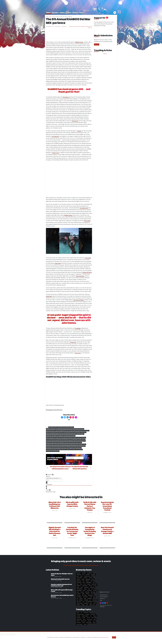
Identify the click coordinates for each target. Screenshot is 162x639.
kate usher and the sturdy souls (54, 437)
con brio (87, 430)
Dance (83, 579)
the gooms (70, 447)
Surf (91, 603)
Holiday (95, 585)
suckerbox (68, 446)
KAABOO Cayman (68, 215)
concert (78, 615)
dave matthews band (51, 432)
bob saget (49, 430)
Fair (94, 582)
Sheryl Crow (73, 342)
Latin (92, 588)
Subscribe (70, 461)
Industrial (92, 587)
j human (77, 434)
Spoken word (79, 603)
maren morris (82, 439)
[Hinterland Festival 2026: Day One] (48, 580)
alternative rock (80, 614)
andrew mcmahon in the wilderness (54, 428)
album (78, 612)
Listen (69, 13)
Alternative (71, 26)
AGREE (114, 637)
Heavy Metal (84, 585)
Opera (83, 593)
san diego (72, 442)
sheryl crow (78, 442)
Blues (78, 576)
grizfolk (67, 434)
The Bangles (78, 328)
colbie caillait (80, 430)
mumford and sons (59, 440)
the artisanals (81, 446)
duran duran (49, 434)
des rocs (84, 432)
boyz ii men (54, 430)
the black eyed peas (57, 447)
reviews (89, 620)
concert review (85, 615)
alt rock (87, 614)
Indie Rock (86, 587)
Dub (83, 580)
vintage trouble (61, 449)
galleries (79, 617)
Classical (85, 577)
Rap (77, 598)
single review (79, 624)
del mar (58, 432)
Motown (95, 590)
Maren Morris (75, 120)
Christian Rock (87, 576)
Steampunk (86, 603)
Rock (89, 27)
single (94, 622)
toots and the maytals (52, 449)
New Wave (87, 592)
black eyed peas (73, 428)
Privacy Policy (102, 606)
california (61, 430)
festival (62, 434)
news (66, 440)
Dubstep (87, 580)
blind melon (81, 428)
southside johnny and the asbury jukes (76, 444)
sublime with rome (60, 446)
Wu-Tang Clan (55, 136)
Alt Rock (84, 572)
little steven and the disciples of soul (62, 439)
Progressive (90, 595)
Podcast (88, 593)
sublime (53, 446)
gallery (83, 617)
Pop (92, 593)
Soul (83, 601)
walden (68, 449)
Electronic (79, 582)
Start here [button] (97, 44)
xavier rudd (56, 451)
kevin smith (69, 437)
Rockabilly (89, 598)
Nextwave (93, 592)
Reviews (55, 13)
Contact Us (102, 598)
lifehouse (83, 437)
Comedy (90, 577)
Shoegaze (86, 599)
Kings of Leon (55, 152)
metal (84, 619)
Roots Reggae (80, 599)
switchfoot (74, 446)
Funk (81, 584)
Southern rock (89, 601)
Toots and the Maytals (78, 299)
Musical (82, 592)
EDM (75, 26)
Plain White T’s (66, 97)
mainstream (74, 439)
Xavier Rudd (49, 296)
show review (89, 622)
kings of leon (77, 437)
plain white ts (82, 440)
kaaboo (82, 434)
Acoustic (78, 572)
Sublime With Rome (87, 272)
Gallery (63, 13)
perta (76, 440)
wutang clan (49, 451)
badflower (66, 428)
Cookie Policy (106, 637)
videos (85, 624)
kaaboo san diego (71, 435)
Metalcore (89, 590)
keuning (64, 437)
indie (93, 617)
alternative (61, 427)
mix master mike (50, 440)
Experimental (89, 582)
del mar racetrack (76, 432)
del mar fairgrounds (66, 432)
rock (68, 442)
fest (91, 615)
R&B (94, 596)
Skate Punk (94, 599)
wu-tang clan (74, 449)
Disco (92, 579)
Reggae (90, 26)
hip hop (72, 434)
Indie (82, 587)
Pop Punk (79, 595)
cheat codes (73, 430)
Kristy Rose (57, 26)
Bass (83, 574)
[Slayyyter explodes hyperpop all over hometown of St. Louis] (48, 586)
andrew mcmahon (69, 427)
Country (78, 579)
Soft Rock (79, 601)
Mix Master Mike (84, 207)
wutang (80, 449)
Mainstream (83, 26)
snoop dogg (64, 444)
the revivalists (77, 447)
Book (81, 576)
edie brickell (56, 434)
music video (89, 619)
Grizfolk (79, 130)
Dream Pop (79, 580)
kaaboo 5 (55, 435)
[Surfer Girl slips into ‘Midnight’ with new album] (48, 575)
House (78, 587)
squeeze (48, 446)
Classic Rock (79, 577)
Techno (78, 604)
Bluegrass (93, 574)
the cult (65, 447)
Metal (84, 590)
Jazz (89, 588)
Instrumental (80, 588)
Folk (78, 584)
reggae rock (53, 442)
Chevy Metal (88, 257)
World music (92, 604)
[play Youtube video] (69, 241)
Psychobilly (85, 596)
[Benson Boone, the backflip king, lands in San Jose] (48, 597)
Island (85, 588)
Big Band (87, 574)
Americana (79, 574)
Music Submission (104, 596)
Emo (84, 582)
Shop (81, 13)
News (48, 13)
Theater (83, 604)
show (83, 622)
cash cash (67, 430)
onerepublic (71, 440)
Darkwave (88, 579)
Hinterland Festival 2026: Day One (60, 579)
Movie (78, 592)
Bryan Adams (87, 220)
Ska (91, 27)
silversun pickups (50, 444)
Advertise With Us (104, 594)
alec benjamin (52, 427)
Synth (94, 603)
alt (57, 427)
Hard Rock (94, 584)
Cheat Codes (58, 263)
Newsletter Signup (105, 592)
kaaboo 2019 (49, 435)
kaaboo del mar (62, 435)
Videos (75, 13)
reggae (48, 442)
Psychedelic (79, 596)
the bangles (49, 447)
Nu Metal (78, 593)
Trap (87, 604)
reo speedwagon (61, 442)
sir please (58, 444)
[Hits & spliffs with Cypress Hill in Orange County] (48, 591)
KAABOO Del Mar (79, 42)
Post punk (84, 595)
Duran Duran (78, 352)
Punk (87, 26)
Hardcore (79, 585)
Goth (84, 584)
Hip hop (78, 26)
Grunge (88, 584)
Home (47, 16)
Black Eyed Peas (80, 276)
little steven (49, 439)
